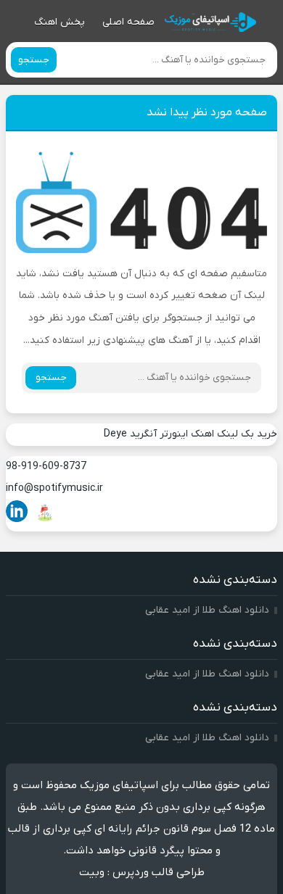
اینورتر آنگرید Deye (146, 434)
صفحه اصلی (128, 22)
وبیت (91, 872)
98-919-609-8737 (46, 466)
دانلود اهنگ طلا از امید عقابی (207, 610)
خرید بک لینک (247, 434)
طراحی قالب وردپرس (158, 872)
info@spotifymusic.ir (54, 488)
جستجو (33, 60)
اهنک (202, 434)
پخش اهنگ (59, 22)
